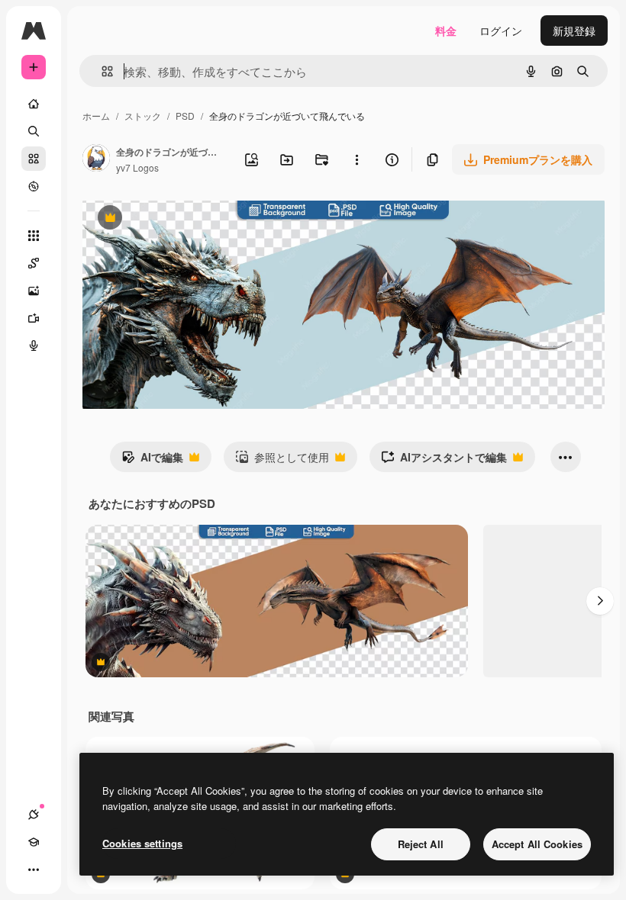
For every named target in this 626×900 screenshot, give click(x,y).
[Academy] (33, 842)
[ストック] (33, 158)
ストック (142, 115)
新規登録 (574, 30)
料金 (446, 30)
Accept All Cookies (537, 844)
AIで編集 (152, 460)
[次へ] (600, 601)
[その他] (33, 869)
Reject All (421, 844)
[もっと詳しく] (33, 186)
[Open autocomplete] (101, 71)
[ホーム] (33, 104)
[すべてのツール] (33, 235)
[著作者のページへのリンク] (96, 159)
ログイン (500, 30)
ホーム (96, 115)
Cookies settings (142, 843)
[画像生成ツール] (33, 290)
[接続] (33, 814)
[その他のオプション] (356, 159)
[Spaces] (33, 263)
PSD (185, 115)
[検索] (33, 131)
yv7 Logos (137, 167)
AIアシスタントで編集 (444, 460)
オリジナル (187, 219)
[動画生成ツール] (33, 318)
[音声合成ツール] (33, 345)
